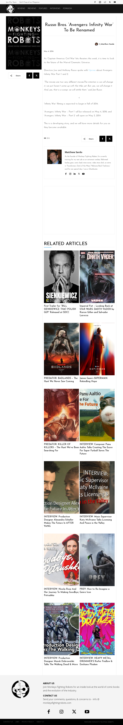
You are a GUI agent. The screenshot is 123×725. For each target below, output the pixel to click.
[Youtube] (114, 2)
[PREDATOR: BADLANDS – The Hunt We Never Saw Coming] (61, 349)
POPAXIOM (67, 8)
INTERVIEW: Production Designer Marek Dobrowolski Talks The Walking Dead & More (61, 661)
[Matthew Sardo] (97, 44)
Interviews (55, 8)
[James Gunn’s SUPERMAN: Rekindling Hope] (97, 349)
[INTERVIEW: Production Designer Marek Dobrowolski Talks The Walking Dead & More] (61, 629)
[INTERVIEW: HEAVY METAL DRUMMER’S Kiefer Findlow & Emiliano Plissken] (97, 629)
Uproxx (92, 70)
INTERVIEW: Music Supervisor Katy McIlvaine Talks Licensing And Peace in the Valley (96, 520)
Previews (32, 8)
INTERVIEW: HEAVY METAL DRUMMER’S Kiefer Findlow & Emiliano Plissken (96, 661)
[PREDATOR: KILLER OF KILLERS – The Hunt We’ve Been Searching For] (61, 415)
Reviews (21, 8)
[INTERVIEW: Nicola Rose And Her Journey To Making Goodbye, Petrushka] (61, 560)
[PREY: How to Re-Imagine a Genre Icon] (97, 560)
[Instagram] (100, 2)
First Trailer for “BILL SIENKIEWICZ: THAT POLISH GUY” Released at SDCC (60, 309)
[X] (110, 2)
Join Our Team (11, 2)
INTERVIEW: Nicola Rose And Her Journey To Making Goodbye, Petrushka (61, 592)
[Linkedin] (75, 173)
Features (43, 8)
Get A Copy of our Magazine (29, 2)
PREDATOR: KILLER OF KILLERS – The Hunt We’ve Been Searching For (61, 447)
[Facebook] (95, 2)
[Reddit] (105, 2)
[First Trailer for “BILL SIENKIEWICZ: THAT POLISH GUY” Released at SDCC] (61, 276)
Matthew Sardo (107, 44)
